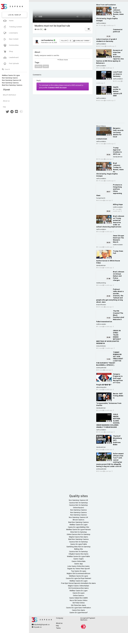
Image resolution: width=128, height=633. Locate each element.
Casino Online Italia (79, 561)
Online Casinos (78, 595)
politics (38, 66)
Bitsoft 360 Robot (9, 95)
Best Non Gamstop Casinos (12, 85)
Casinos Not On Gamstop (78, 503)
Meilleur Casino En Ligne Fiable (78, 556)
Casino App (78, 564)
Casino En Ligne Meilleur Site (78, 527)
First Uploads (14, 63)
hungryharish (100, 198)
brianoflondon (101, 304)
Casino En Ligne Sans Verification (78, 608)
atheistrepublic (101, 387)
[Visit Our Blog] (21, 112)
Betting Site (78, 549)
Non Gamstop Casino (10, 78)
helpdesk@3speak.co (42, 624)
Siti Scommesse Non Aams (78, 588)
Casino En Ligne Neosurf (79, 612)
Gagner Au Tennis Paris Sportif (78, 568)
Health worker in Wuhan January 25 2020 (117, 91)
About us (6, 101)
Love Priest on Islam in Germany (117, 74)
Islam (46, 66)
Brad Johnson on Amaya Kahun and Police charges (118, 276)
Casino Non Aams (78, 610)
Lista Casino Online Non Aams (79, 566)
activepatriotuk (101, 367)
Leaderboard (13, 57)
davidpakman (117, 157)
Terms (58, 628)
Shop (11, 51)
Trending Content (15, 27)
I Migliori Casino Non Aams (78, 554)
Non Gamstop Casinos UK (11, 80)
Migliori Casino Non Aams (78, 537)
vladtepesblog (101, 283)
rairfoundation (101, 23)
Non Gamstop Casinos (10, 83)
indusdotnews (101, 346)
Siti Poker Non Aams (78, 605)
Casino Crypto (78, 559)
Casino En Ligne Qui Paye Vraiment (78, 578)
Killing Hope (118, 204)
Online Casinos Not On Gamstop (78, 534)
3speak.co (38, 627)
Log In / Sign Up (14, 15)
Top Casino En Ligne (78, 571)
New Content (13, 39)
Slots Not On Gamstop (78, 532)
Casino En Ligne (78, 593)
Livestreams (13, 33)
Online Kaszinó (78, 508)
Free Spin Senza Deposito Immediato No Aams (78, 583)
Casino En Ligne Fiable (78, 544)
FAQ (4, 107)
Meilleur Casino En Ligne (11, 75)
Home (11, 21)
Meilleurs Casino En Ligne (78, 576)
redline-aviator (118, 207)
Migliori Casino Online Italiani (78, 586)
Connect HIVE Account (57, 88)
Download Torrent (82, 40)
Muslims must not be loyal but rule (52, 25)
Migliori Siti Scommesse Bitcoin (78, 573)
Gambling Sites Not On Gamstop (78, 547)
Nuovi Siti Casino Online (78, 600)
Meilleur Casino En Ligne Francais (78, 529)
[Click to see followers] (68, 40)
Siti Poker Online (78, 603)
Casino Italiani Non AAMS (78, 598)
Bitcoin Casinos (78, 520)
